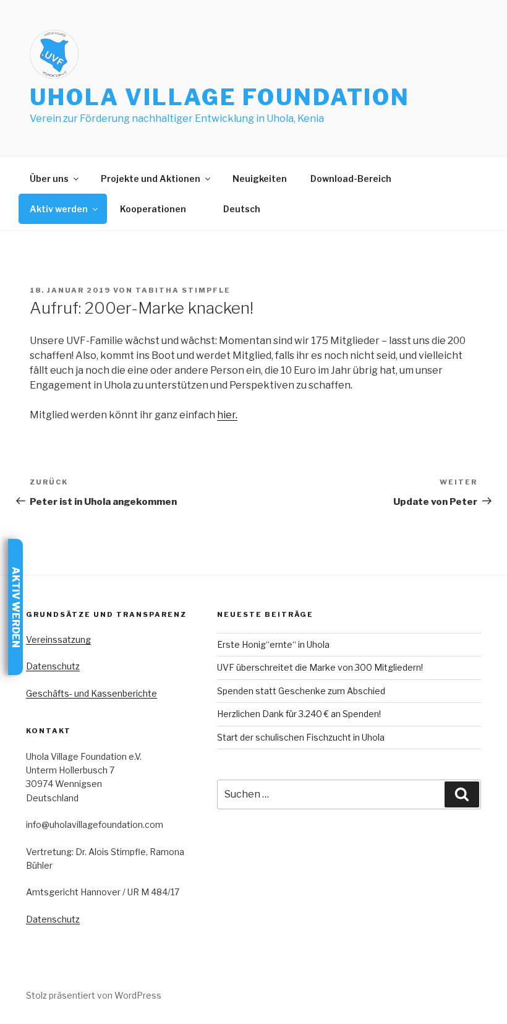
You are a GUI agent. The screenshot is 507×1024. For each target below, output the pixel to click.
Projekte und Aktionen (150, 178)
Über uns (49, 178)
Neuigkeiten (259, 178)
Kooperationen (153, 209)
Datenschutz (53, 666)
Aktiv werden (59, 209)
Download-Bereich (350, 178)
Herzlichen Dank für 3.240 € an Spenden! (299, 713)
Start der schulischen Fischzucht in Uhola (301, 737)
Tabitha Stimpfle (183, 290)
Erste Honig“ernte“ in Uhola (273, 644)
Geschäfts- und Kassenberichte (91, 693)
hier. (227, 415)
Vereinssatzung (58, 639)
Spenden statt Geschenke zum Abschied (301, 691)
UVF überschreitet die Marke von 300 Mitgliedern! (320, 667)
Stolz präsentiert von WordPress (93, 995)
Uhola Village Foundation (220, 97)
